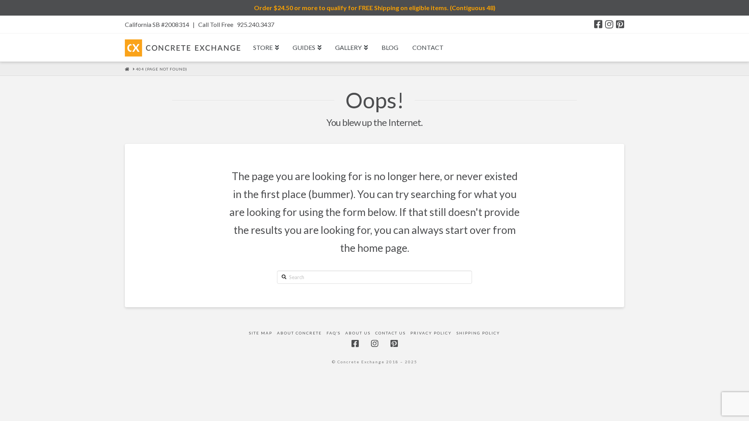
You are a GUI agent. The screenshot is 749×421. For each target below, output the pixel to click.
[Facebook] (598, 24)
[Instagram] (609, 24)
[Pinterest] (620, 24)
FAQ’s (334, 333)
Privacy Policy (431, 333)
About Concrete (299, 333)
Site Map (260, 333)
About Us (358, 333)
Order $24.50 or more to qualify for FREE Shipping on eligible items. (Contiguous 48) (374, 7)
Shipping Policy (478, 333)
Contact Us (390, 333)
